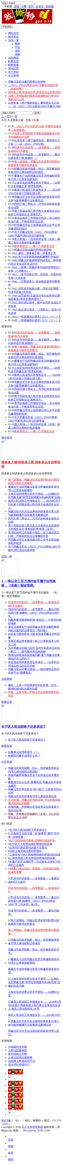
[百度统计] (15, 1114)
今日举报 (13, 75)
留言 (31, 6)
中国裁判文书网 (17, 1046)
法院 (17, 50)
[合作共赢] (15, 1097)
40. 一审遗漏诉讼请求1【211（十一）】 (37, 320)
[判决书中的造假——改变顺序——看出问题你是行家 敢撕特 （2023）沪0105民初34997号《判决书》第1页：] (35, 904)
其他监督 (13, 68)
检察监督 (13, 61)
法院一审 (13, 40)
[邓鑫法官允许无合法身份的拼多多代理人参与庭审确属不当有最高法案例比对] (35, 1024)
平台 (17, 47)
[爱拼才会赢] (15, 1073)
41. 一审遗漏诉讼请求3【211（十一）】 (37, 316)
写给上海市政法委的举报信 (25, 851)
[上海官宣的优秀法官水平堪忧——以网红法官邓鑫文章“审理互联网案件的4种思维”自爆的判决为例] (35, 985)
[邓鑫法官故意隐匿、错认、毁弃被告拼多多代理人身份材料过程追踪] (35, 943)
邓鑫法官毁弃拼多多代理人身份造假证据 (32, 796)
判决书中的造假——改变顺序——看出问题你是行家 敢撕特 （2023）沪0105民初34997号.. (33, 613)
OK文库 (22, 1134)
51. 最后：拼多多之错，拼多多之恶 (35, 253)
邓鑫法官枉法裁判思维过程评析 (27, 81)
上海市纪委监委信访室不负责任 (28, 847)
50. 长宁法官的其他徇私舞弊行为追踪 (36, 256)
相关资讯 (13, 36)
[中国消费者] (15, 1085)
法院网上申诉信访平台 (21, 1061)
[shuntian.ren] (15, 1102)
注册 (24, 6)
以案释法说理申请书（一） (24, 752)
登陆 (16, 6)
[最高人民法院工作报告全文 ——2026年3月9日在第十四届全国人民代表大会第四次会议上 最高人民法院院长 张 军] (35, 1008)
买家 (17, 54)
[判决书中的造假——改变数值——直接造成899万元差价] (35, 881)
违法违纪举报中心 (19, 1064)
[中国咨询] (15, 1079)
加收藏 (50, 6)
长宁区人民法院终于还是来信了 (23, 726)
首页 (10, 1139)
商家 (17, 43)
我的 (10, 1159)
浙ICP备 (6, 1120)
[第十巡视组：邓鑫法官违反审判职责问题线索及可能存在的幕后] (35, 923)
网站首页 (13, 33)
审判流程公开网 (17, 1054)
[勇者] (15, 1108)
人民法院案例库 (17, 1050)
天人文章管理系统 (32, 1127)
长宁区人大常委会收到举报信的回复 (30, 844)
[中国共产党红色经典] (15, 1091)
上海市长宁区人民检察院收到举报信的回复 (34, 854)
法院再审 (13, 57)
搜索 (10, 1146)
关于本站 (13, 72)
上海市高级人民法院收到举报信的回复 (32, 858)
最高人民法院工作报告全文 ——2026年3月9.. (34, 1015)
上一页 (5, 116)
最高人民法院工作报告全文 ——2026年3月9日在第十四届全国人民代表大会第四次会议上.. (34, 504)
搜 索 (36, 113)
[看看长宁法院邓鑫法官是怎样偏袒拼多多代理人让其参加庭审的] (35, 962)
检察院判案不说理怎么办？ (24, 755)
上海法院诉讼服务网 (20, 1057)
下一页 (13, 116)
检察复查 (13, 64)
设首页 (40, 6)
